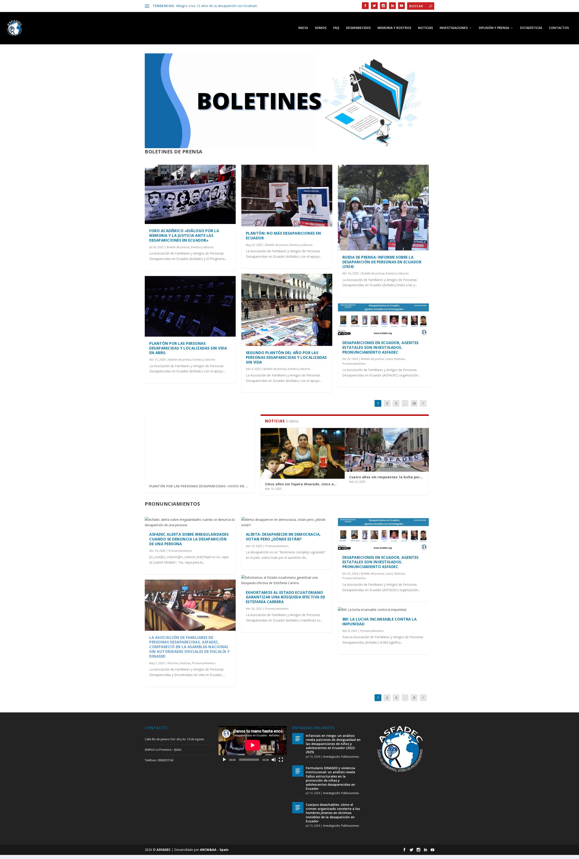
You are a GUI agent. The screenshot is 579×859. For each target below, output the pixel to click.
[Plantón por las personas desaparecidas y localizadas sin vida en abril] (190, 306)
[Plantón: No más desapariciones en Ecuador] (286, 196)
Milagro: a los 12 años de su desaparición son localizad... (217, 6)
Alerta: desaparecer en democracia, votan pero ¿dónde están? (283, 537)
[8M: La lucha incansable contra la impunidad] (383, 609)
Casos (389, 359)
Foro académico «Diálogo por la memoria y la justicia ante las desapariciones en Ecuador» (184, 235)
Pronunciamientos (354, 364)
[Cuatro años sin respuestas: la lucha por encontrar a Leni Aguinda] (387, 450)
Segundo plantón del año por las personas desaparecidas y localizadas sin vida (286, 357)
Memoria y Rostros (394, 28)
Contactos (559, 28)
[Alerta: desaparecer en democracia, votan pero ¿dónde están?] (286, 522)
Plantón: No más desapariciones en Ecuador (283, 235)
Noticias (425, 28)
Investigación (331, 757)
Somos (320, 28)
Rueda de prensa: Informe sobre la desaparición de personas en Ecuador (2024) (382, 262)
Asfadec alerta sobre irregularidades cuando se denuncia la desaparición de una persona (189, 539)
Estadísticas (531, 28)
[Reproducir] (224, 759)
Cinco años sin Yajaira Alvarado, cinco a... (301, 484)
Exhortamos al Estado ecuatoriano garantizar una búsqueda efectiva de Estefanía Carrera (285, 597)
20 (414, 403)
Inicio (303, 28)
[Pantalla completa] (281, 759)
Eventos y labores (202, 247)
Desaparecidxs (358, 28)
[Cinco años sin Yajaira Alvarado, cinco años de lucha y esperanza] (303, 453)
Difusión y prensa (494, 28)
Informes (173, 663)
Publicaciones (350, 757)
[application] (252, 745)
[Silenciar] (273, 759)
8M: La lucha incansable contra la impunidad (379, 621)
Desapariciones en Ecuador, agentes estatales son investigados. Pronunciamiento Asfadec (380, 347)
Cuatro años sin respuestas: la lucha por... (386, 477)
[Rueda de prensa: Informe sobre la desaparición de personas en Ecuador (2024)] (383, 207)
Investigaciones (454, 28)
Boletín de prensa (178, 247)
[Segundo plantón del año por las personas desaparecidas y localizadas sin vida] (286, 310)
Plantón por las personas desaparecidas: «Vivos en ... (199, 486)
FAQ (336, 28)
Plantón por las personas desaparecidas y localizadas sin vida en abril (188, 348)
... (405, 403)
